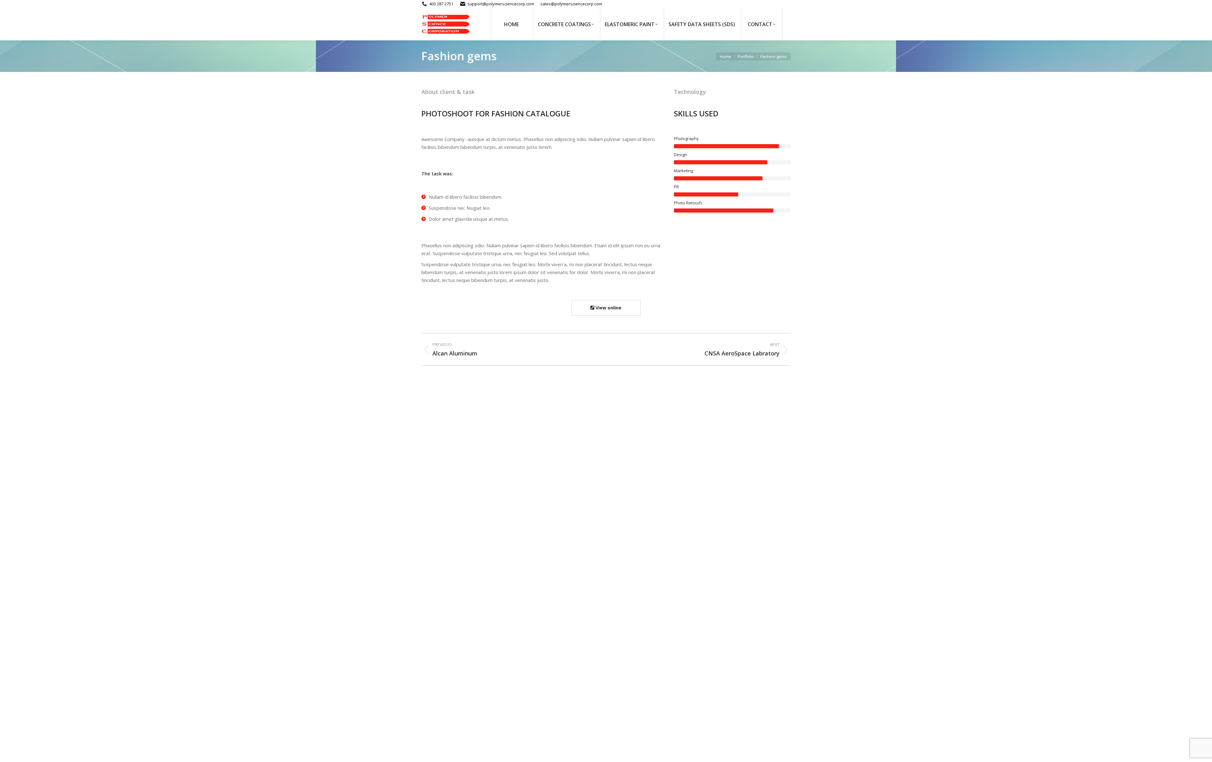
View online (607, 308)
